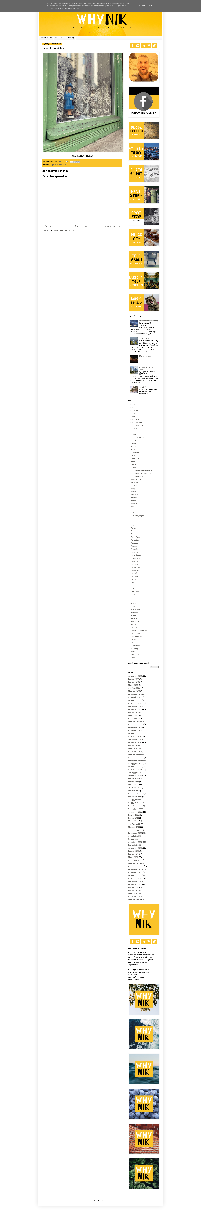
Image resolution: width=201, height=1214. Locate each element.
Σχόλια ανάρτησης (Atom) (63, 230)
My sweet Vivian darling (148, 321)
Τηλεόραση (134, 612)
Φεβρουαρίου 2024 (136, 758)
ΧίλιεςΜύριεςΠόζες (138, 630)
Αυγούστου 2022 (135, 812)
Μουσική (134, 546)
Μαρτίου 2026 (134, 691)
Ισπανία (133, 498)
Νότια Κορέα (135, 555)
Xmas (132, 658)
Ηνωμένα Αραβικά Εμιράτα (141, 471)
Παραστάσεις (135, 570)
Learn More (141, 6)
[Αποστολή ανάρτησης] (66, 162)
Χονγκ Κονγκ (135, 633)
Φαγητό (133, 618)
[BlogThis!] (73, 162)
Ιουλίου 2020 (133, 887)
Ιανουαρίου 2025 (135, 727)
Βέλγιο (133, 431)
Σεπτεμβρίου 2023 (135, 773)
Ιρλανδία (133, 492)
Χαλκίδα (133, 627)
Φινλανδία (134, 621)
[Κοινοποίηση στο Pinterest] (78, 162)
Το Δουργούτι (144, 338)
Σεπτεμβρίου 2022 (135, 809)
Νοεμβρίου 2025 (135, 700)
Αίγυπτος (134, 410)
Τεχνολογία (135, 609)
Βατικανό (134, 428)
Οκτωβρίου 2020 (135, 878)
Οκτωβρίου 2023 (135, 770)
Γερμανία (53, 165)
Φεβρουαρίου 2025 (136, 724)
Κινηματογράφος (137, 516)
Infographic (135, 646)
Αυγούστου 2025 (135, 709)
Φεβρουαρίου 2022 (136, 830)
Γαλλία (133, 443)
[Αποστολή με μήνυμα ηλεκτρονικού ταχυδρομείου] (71, 162)
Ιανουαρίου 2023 (135, 797)
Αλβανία (133, 413)
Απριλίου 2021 (134, 860)
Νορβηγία (134, 552)
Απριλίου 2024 (134, 751)
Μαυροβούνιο (135, 534)
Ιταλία (133, 507)
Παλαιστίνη (135, 567)
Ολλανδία (134, 561)
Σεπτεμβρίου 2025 (135, 706)
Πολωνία (134, 579)
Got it (151, 6)
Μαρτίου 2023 (134, 791)
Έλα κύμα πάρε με (146, 356)
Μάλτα (133, 531)
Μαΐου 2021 (133, 857)
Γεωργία (133, 449)
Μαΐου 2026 (133, 685)
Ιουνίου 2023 (133, 782)
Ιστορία (133, 504)
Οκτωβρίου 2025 (135, 703)
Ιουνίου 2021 (133, 854)
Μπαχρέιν (134, 549)
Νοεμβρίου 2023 (135, 766)
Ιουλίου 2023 (133, 779)
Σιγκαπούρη (135, 591)
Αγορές (133, 404)
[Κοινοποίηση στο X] (74, 162)
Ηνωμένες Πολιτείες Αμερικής (142, 474)
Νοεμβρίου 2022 (135, 803)
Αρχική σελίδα (46, 38)
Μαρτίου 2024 (134, 754)
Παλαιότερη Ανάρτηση (112, 226)
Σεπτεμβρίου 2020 (135, 881)
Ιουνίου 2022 (133, 818)
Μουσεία (134, 543)
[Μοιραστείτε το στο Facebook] (76, 162)
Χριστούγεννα (136, 637)
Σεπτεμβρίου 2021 (135, 845)
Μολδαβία (134, 540)
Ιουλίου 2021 (133, 851)
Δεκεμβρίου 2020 (135, 872)
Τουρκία (133, 615)
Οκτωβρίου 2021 (135, 842)
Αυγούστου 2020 (135, 884)
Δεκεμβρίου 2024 (135, 730)
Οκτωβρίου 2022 (135, 806)
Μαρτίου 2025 (134, 721)
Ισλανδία (134, 495)
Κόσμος (71, 38)
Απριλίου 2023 (134, 788)
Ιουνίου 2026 (133, 682)
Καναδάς (133, 510)
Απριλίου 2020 (134, 896)
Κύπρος (133, 525)
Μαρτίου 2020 (134, 899)
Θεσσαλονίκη (135, 479)
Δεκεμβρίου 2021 (135, 836)
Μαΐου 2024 (133, 748)
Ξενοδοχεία (135, 558)
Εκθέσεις (134, 461)
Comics (133, 639)
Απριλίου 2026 (134, 688)
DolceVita (134, 642)
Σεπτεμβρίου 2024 (135, 739)
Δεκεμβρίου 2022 (135, 800)
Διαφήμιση (134, 458)
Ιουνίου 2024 (133, 745)
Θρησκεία (134, 483)
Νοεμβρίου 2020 (135, 875)
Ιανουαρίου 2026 (135, 694)
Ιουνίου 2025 (133, 712)
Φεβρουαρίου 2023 (136, 794)
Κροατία (133, 522)
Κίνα (132, 513)
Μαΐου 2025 (133, 715)
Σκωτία (133, 594)
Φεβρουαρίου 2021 (136, 866)
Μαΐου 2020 (133, 893)
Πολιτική (134, 576)
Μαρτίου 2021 (134, 863)
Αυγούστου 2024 (135, 742)
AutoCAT (142, 387)
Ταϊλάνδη (134, 603)
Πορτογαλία (135, 582)
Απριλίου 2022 (134, 824)
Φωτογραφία (61, 165)
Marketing (134, 649)
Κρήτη (132, 519)
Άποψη (133, 416)
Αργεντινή (134, 419)
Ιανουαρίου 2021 (135, 869)
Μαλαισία (134, 528)
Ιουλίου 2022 (133, 815)
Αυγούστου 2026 (135, 676)
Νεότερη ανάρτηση (50, 226)
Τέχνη (132, 606)
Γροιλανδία (134, 452)
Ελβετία (133, 464)
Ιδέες (132, 489)
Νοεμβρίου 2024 (135, 733)
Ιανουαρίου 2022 (135, 833)
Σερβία (133, 588)
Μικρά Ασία (135, 537)
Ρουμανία (134, 585)
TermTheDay (135, 655)
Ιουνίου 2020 (133, 890)
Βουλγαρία (134, 440)
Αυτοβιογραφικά (137, 425)
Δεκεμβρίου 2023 (135, 764)
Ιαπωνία (133, 486)
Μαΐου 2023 (133, 785)
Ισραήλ (133, 501)
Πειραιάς (134, 573)
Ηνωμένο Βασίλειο (138, 476)
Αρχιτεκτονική (136, 422)
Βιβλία (133, 434)
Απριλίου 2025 (134, 718)
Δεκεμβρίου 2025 (135, 697)
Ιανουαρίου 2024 (135, 761)
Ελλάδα (133, 467)
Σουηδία (133, 600)
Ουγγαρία (134, 564)
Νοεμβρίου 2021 (135, 839)
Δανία (132, 455)
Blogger (103, 1200)
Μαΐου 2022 (133, 821)
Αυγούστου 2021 (135, 848)
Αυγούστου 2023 (135, 776)
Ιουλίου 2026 (133, 679)
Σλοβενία (134, 597)
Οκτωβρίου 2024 (135, 736)
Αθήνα (132, 407)
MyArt (132, 652)
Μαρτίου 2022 (134, 827)
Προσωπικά (59, 38)
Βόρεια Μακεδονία (138, 437)
